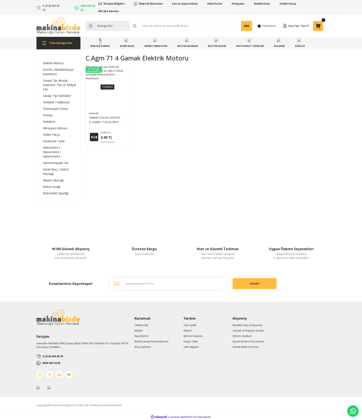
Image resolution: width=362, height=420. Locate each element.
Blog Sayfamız (142, 347)
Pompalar (238, 3)
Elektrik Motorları (151, 3)
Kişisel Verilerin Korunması (248, 341)
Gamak (93, 113)
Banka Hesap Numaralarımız (151, 341)
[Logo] (58, 26)
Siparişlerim (141, 336)
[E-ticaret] (180, 417)
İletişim (138, 330)
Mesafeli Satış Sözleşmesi (247, 325)
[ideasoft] (159, 417)
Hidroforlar (214, 3)
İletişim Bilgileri (114, 3)
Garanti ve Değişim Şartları (248, 330)
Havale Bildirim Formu (246, 347)
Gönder (255, 283)
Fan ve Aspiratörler (185, 3)
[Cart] (318, 26)
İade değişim (191, 347)
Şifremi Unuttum (193, 336)
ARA (246, 26)
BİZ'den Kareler (108, 11)
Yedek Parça (287, 3)
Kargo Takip (191, 341)
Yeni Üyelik (190, 325)
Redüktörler (262, 3)
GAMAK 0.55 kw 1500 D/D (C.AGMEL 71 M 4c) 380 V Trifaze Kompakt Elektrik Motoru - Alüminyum (104, 120)
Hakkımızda (141, 325)
